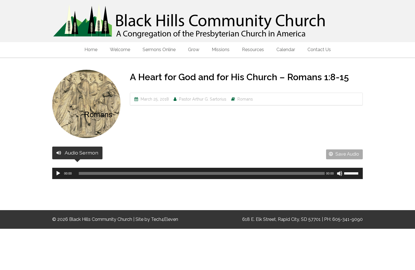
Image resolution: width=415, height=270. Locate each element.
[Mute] (339, 173)
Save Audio (346, 154)
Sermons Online (159, 49)
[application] (207, 173)
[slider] (352, 173)
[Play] (58, 173)
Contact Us (319, 49)
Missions (221, 49)
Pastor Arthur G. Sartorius (202, 99)
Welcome (120, 49)
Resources (253, 49)
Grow (193, 49)
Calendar (285, 49)
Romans (245, 99)
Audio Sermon (81, 153)
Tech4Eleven (164, 219)
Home (90, 49)
